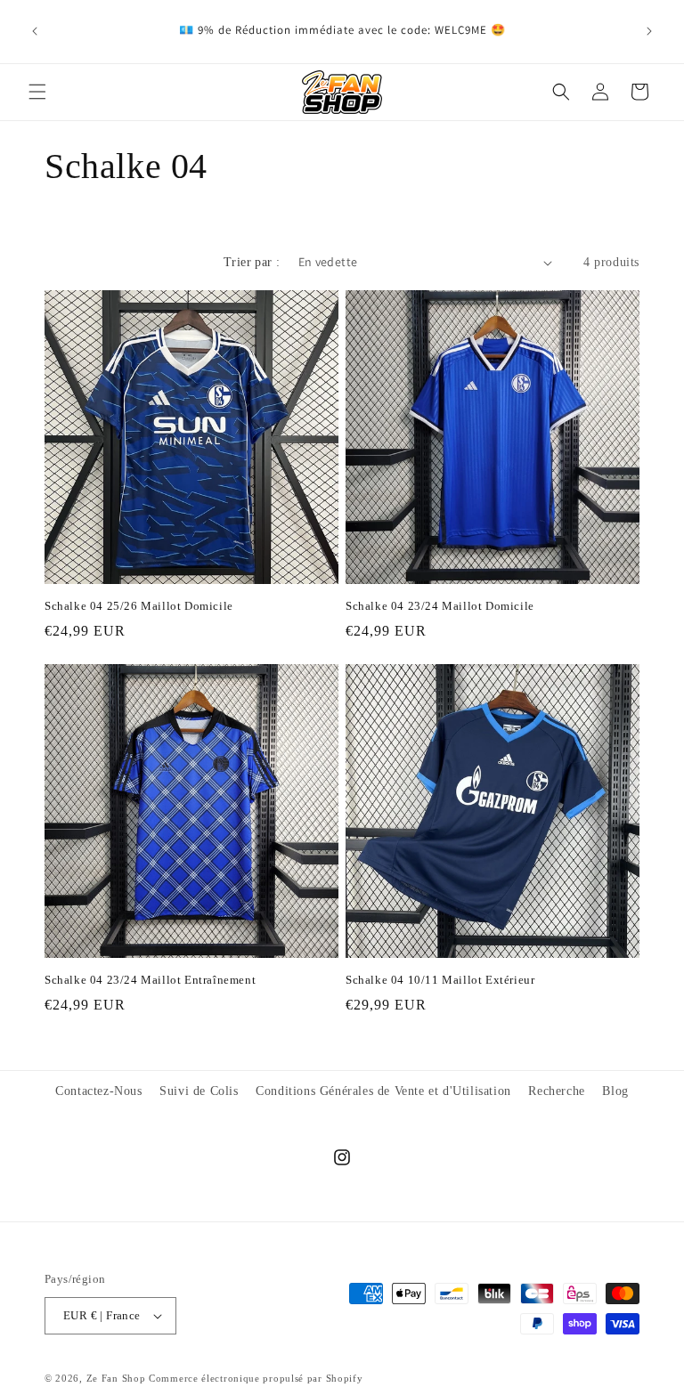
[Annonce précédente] (34, 31)
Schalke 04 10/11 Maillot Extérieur (440, 979)
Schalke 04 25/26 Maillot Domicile (139, 605)
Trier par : (252, 262)
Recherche (556, 1091)
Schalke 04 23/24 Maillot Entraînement (150, 979)
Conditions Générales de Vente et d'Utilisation (383, 1091)
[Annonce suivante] (649, 31)
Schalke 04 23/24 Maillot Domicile (440, 605)
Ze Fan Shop (116, 1378)
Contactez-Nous (98, 1091)
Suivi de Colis (198, 1091)
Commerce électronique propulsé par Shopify (255, 1378)
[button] (37, 91)
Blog (615, 1091)
